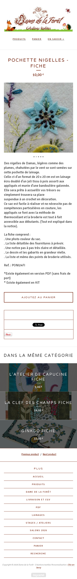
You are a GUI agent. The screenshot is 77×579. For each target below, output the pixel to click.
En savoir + (56, 39)
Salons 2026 (38, 530)
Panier (36, 39)
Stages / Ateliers (38, 522)
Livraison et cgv (38, 499)
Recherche (38, 553)
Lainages (38, 515)
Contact (38, 538)
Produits (19, 39)
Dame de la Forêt (38, 492)
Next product (49, 454)
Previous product (30, 454)
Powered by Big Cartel (38, 575)
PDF (38, 507)
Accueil (38, 476)
